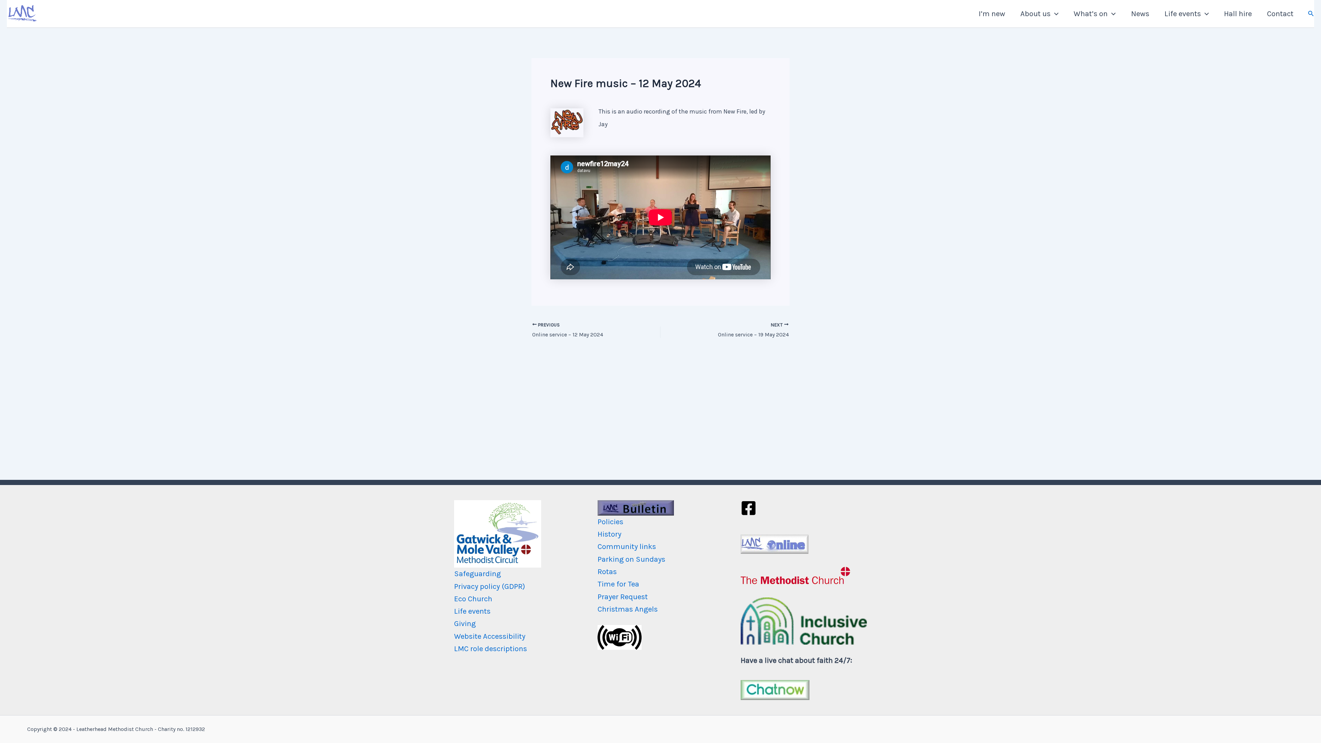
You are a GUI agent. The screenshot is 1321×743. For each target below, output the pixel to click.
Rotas (607, 571)
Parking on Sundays (631, 559)
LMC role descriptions (490, 648)
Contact (1280, 13)
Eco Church (473, 598)
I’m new (992, 13)
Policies (610, 521)
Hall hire (1238, 13)
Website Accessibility (489, 636)
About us (1035, 13)
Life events (1182, 13)
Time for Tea (618, 584)
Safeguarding (477, 573)
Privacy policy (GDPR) (489, 586)
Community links (627, 546)
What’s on (1091, 13)
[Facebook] (748, 508)
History (609, 534)
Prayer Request (623, 596)
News (1140, 13)
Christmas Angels (628, 609)
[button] (1055, 14)
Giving (465, 623)
